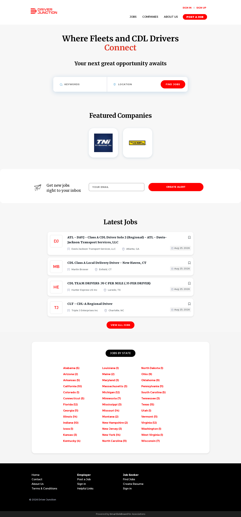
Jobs (133, 16)
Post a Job (194, 17)
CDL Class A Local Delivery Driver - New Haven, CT (106, 263)
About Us (38, 483)
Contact (37, 479)
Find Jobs (173, 84)
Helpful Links (85, 488)
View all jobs (120, 325)
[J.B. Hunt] (137, 143)
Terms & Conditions (44, 488)
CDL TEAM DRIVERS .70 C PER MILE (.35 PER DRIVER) (109, 283)
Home (36, 474)
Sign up (201, 7)
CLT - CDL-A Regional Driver (89, 304)
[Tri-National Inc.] (103, 143)
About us (171, 16)
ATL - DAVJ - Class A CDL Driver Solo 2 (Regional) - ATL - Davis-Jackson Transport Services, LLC (117, 239)
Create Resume (133, 483)
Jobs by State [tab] (120, 353)
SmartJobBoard (119, 514)
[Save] (189, 237)
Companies (150, 16)
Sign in (187, 7)
